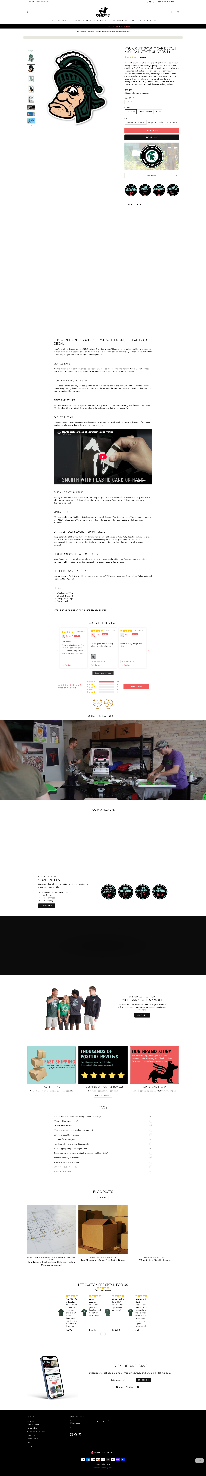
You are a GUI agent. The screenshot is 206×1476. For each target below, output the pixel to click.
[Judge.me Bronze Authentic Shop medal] (97, 703)
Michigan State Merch (87, 31)
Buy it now (152, 137)
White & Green (145, 111)
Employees (31, 1446)
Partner (135, 20)
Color (127, 107)
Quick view (45, 850)
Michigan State (56, 1257)
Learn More (47, 906)
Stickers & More (80, 20)
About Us (30, 1421)
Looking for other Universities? (38, 2)
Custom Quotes (32, 1439)
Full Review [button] (66, 665)
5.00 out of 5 (75, 685)
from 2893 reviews (103, 1290)
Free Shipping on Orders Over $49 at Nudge (103, 1260)
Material (151, 175)
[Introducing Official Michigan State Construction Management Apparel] (51, 1229)
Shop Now (142, 1015)
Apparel (62, 20)
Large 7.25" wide (155, 122)
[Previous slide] (57, 651)
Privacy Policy (32, 1428)
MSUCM (69, 1257)
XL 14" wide (172, 122)
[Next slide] (149, 651)
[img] (67, 632)
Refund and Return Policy (36, 1432)
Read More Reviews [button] (103, 673)
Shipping (127, 93)
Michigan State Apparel (64, 578)
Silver (158, 111)
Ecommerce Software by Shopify (103, 1468)
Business (92, 1257)
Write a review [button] (136, 686)
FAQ (28, 1442)
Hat (145, 1257)
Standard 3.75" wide (135, 122)
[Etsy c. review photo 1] (93, 656)
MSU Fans (99, 20)
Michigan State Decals (123, 31)
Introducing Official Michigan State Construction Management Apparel (51, 1263)
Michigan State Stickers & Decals (105, 31)
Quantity (129, 98)
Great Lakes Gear (118, 20)
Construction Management (42, 1257)
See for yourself (103, 1096)
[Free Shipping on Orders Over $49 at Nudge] (103, 1229)
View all (103, 1198)
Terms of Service (33, 1424)
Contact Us (150, 20)
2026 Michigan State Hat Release (154, 1260)
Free (98, 1257)
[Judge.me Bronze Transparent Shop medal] (108, 703)
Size (126, 118)
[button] (130, 57)
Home (52, 20)
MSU (63, 1257)
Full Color (130, 111)
